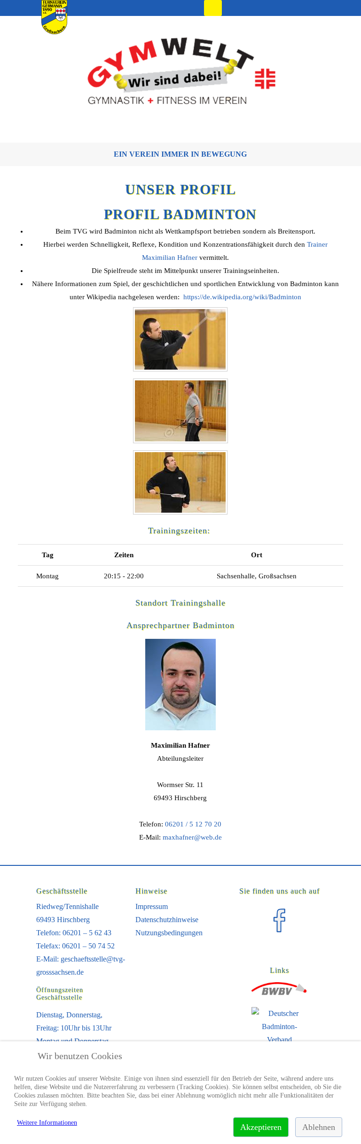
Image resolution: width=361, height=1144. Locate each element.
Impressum (151, 906)
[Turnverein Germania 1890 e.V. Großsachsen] (54, 32)
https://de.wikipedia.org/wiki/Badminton (242, 297)
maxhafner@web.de (192, 837)
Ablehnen (318, 1127)
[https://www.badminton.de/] (279, 1040)
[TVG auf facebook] (279, 936)
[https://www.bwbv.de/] (279, 993)
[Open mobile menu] (213, 8)
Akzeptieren (261, 1127)
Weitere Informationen (47, 1122)
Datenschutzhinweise (166, 920)
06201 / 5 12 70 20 (193, 824)
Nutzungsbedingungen (169, 933)
